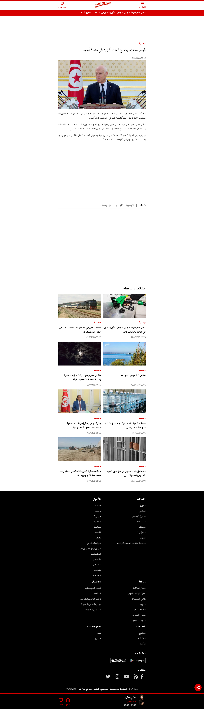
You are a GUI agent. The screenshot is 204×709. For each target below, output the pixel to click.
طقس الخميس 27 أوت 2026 (131, 375)
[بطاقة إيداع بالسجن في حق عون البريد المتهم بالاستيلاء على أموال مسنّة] (124, 449)
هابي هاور (130, 697)
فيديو (98, 638)
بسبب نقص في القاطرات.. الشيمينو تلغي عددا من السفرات (80, 330)
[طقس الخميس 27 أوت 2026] (124, 354)
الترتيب (142, 604)
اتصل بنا (142, 532)
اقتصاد (97, 532)
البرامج (142, 511)
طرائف (97, 570)
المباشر (142, 527)
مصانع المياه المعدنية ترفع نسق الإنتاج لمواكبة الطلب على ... (125, 425)
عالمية (97, 521)
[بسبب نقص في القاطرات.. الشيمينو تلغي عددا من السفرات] (79, 306)
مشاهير (97, 564)
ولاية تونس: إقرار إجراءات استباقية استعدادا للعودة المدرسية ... (84, 425)
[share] (198, 687)
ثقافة (98, 537)
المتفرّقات (96, 554)
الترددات (141, 521)
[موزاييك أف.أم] (102, 5)
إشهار (143, 537)
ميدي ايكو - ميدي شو (90, 548)
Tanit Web (71, 689)
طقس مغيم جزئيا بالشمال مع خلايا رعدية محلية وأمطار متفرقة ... (82, 377)
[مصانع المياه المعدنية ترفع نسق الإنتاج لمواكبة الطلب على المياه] (124, 401)
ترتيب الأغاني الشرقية (90, 599)
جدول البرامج (139, 516)
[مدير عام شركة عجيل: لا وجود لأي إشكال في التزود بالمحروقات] (124, 306)
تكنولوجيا (96, 559)
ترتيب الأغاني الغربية (91, 604)
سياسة (97, 527)
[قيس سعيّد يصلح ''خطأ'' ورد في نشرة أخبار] (102, 84)
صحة (98, 505)
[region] (102, 27)
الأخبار (142, 644)
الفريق (142, 505)
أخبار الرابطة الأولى (137, 593)
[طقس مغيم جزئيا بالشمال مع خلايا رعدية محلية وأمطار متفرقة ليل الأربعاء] (79, 354)
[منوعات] (142, 700)
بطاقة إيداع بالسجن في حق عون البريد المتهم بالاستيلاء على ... (126, 473)
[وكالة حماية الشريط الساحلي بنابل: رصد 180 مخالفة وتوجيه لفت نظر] (79, 449)
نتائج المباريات (138, 599)
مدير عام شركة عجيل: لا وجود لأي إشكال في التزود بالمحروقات (113, 12)
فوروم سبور (140, 609)
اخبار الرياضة (139, 588)
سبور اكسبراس (138, 615)
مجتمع (97, 575)
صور (98, 633)
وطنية (142, 43)
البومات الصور (139, 620)
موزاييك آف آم (94, 543)
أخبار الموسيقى (93, 588)
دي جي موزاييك (93, 609)
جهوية (97, 516)
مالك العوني (131, 701)
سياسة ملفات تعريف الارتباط (131, 543)
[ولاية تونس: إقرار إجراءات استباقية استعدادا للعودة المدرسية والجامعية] (79, 401)
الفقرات (142, 638)
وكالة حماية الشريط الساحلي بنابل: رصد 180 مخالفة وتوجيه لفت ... (80, 473)
